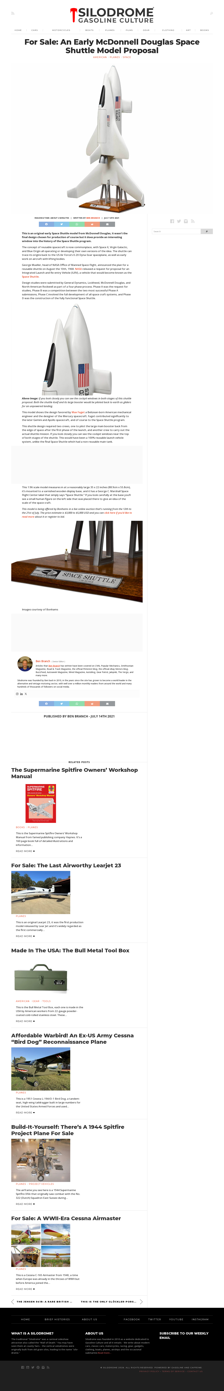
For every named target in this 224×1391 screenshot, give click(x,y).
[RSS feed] (12, 13)
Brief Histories (57, 1319)
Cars (34, 30)
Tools (46, 1001)
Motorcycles (61, 30)
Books (204, 30)
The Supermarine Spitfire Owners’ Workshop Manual (74, 773)
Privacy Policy (149, 1371)
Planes (110, 30)
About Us (89, 1319)
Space (127, 57)
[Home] (112, 15)
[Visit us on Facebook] (172, 221)
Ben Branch (93, 218)
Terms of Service (173, 1371)
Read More (24, 851)
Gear (146, 30)
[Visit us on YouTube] (27, 1367)
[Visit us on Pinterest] (38, 1367)
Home (18, 30)
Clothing (168, 30)
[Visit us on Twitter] (32, 1367)
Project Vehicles (41, 1184)
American (100, 57)
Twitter (154, 1319)
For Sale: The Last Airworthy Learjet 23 (66, 865)
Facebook (132, 1319)
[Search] (211, 13)
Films (129, 30)
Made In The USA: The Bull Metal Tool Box (70, 950)
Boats (89, 30)
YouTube (176, 1319)
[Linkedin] (21, 694)
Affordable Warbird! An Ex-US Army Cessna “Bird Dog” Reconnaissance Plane (72, 1038)
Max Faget (78, 412)
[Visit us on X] (179, 221)
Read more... (104, 1352)
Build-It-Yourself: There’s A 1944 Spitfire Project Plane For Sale (67, 1130)
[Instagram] (17, 694)
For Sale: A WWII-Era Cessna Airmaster (66, 1218)
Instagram (200, 1319)
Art (188, 30)
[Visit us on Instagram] (186, 221)
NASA (78, 269)
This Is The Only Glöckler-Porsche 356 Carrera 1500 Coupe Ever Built (111, 1301)
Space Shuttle (30, 276)
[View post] (40, 803)
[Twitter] (25, 694)
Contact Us (195, 1371)
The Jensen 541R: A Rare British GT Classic (45, 1301)
